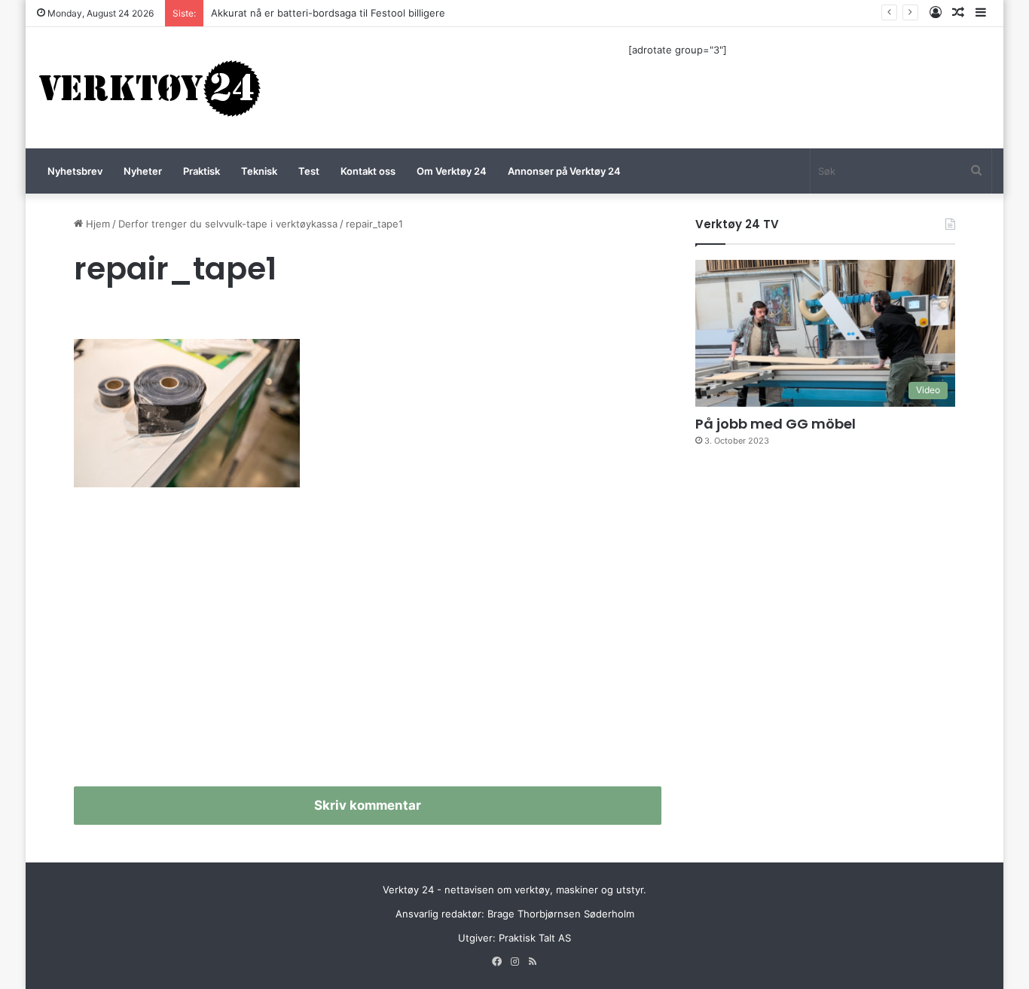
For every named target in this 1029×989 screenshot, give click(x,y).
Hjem (96, 224)
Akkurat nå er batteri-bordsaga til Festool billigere (328, 13)
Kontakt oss (367, 171)
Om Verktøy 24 (452, 171)
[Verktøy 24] (150, 87)
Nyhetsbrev (74, 171)
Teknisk (259, 171)
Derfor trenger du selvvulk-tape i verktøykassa (227, 224)
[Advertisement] (367, 643)
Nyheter (143, 171)
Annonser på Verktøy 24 (564, 171)
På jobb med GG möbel (775, 423)
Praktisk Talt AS (535, 938)
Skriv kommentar (367, 805)
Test (308, 171)
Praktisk (201, 171)
